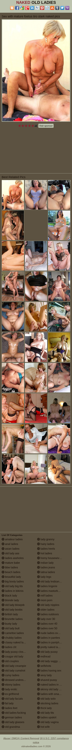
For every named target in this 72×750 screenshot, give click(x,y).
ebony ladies (12, 684)
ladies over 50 (48, 628)
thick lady (46, 708)
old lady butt (11, 628)
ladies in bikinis (13, 590)
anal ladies (11, 544)
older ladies (47, 609)
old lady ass (11, 553)
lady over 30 (47, 619)
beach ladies (12, 572)
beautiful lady (12, 576)
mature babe (12, 562)
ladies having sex (50, 670)
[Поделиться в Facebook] (17, 8)
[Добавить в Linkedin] (32, 8)
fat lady (9, 703)
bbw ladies (11, 567)
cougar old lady (13, 656)
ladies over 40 (48, 623)
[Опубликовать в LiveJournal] (37, 8)
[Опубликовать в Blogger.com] (12, 8)
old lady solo (48, 698)
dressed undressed (16, 680)
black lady (10, 595)
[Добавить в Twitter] (62, 8)
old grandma (12, 726)
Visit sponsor (46, 125)
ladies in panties (50, 637)
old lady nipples (49, 605)
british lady (11, 614)
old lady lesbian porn (52, 581)
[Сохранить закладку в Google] (22, 8)
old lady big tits (13, 586)
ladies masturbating (52, 590)
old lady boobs (13, 609)
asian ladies (11, 548)
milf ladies (46, 595)
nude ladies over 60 (52, 633)
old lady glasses (14, 722)
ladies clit (10, 647)
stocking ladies (49, 703)
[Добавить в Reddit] (47, 8)
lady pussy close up (16, 651)
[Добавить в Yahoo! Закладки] (67, 8)
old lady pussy (49, 651)
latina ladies (47, 572)
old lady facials (13, 698)
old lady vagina (49, 722)
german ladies (13, 717)
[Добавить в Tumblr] (57, 8)
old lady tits (47, 712)
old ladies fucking (15, 712)
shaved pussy (48, 680)
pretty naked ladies (51, 647)
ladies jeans (47, 567)
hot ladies (46, 553)
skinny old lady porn (52, 689)
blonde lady (11, 600)
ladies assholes (14, 558)
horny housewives (51, 558)
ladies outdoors (49, 614)
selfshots (45, 665)
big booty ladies (14, 581)
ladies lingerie (48, 586)
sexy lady (46, 675)
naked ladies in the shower (55, 684)
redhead (45, 656)
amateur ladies (13, 539)
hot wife (45, 726)
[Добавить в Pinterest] (42, 8)
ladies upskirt (48, 717)
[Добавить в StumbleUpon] (52, 8)
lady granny (47, 539)
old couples (11, 661)
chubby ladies (13, 637)
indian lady (47, 562)
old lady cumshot (14, 670)
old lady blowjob (14, 605)
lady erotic (10, 689)
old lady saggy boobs (53, 661)
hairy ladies (47, 544)
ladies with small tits (52, 694)
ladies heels (47, 548)
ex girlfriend (11, 694)
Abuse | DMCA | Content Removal (21, 738)
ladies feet (10, 708)
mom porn (46, 600)
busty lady (10, 623)
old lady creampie (15, 665)
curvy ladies (11, 675)
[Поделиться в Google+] (27, 8)
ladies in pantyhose (52, 642)
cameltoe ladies (14, 633)
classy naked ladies (16, 642)
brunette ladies (13, 619)
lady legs (45, 576)
